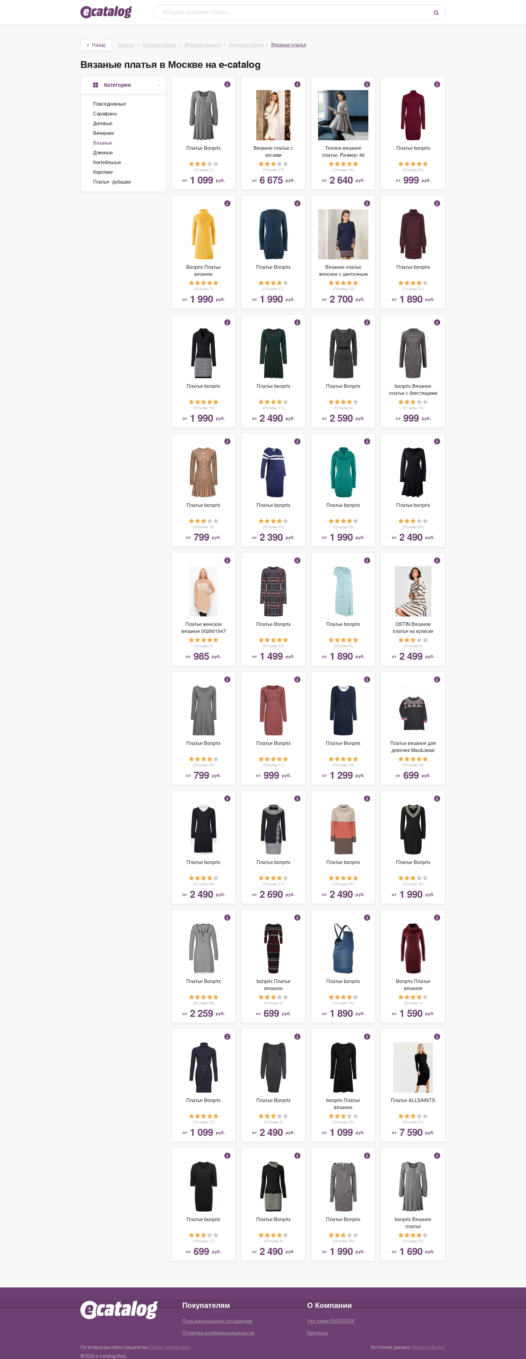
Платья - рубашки (112, 181)
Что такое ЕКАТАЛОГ (331, 1320)
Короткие (103, 171)
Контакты (317, 1332)
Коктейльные (107, 162)
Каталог (126, 44)
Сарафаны (105, 113)
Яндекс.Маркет (429, 1347)
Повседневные (109, 103)
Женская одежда (202, 44)
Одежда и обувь (159, 44)
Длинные (103, 152)
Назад (98, 44)
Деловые (103, 123)
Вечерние (103, 132)
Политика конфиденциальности (218, 1332)
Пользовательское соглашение (217, 1320)
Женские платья (246, 44)
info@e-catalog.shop (169, 1347)
